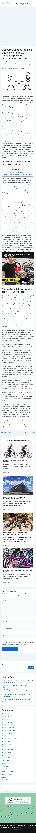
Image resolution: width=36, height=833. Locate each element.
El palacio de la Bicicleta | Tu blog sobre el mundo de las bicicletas (22, 3)
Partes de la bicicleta (7, 772)
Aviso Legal (19, 827)
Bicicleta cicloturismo (8, 722)
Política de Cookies (29, 827)
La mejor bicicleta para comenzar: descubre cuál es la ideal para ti (15, 533)
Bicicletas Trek (6, 755)
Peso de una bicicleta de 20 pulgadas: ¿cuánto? (16, 172)
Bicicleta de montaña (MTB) (9, 730)
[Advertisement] (18, 26)
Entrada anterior (6, 432)
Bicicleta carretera (7, 719)
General (4, 763)
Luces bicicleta (6, 769)
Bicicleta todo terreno (8, 749)
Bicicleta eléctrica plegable (9, 738)
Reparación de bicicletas (9, 774)
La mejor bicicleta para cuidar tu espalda (15, 461)
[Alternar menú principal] (32, 3)
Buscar (4, 665)
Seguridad (5, 777)
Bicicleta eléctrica (6, 736)
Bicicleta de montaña (8, 727)
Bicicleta (4, 714)
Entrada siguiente (29, 432)
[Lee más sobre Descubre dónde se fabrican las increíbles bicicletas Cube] (18, 485)
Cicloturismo (5, 760)
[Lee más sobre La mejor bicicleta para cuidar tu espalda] (18, 451)
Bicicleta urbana (6, 752)
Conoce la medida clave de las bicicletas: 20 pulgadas (17, 174)
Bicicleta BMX (5, 716)
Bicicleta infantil (6, 744)
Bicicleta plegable (7, 747)
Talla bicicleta (5, 780)
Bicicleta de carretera (8, 725)
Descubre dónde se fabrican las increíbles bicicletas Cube (14, 498)
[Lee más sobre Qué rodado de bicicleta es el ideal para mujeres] (18, 558)
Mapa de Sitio (18, 829)
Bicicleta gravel (6, 741)
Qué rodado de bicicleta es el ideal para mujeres (17, 571)
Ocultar (21, 169)
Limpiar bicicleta (6, 766)
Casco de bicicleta (7, 758)
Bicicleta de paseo (7, 68)
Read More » (6, 472)
